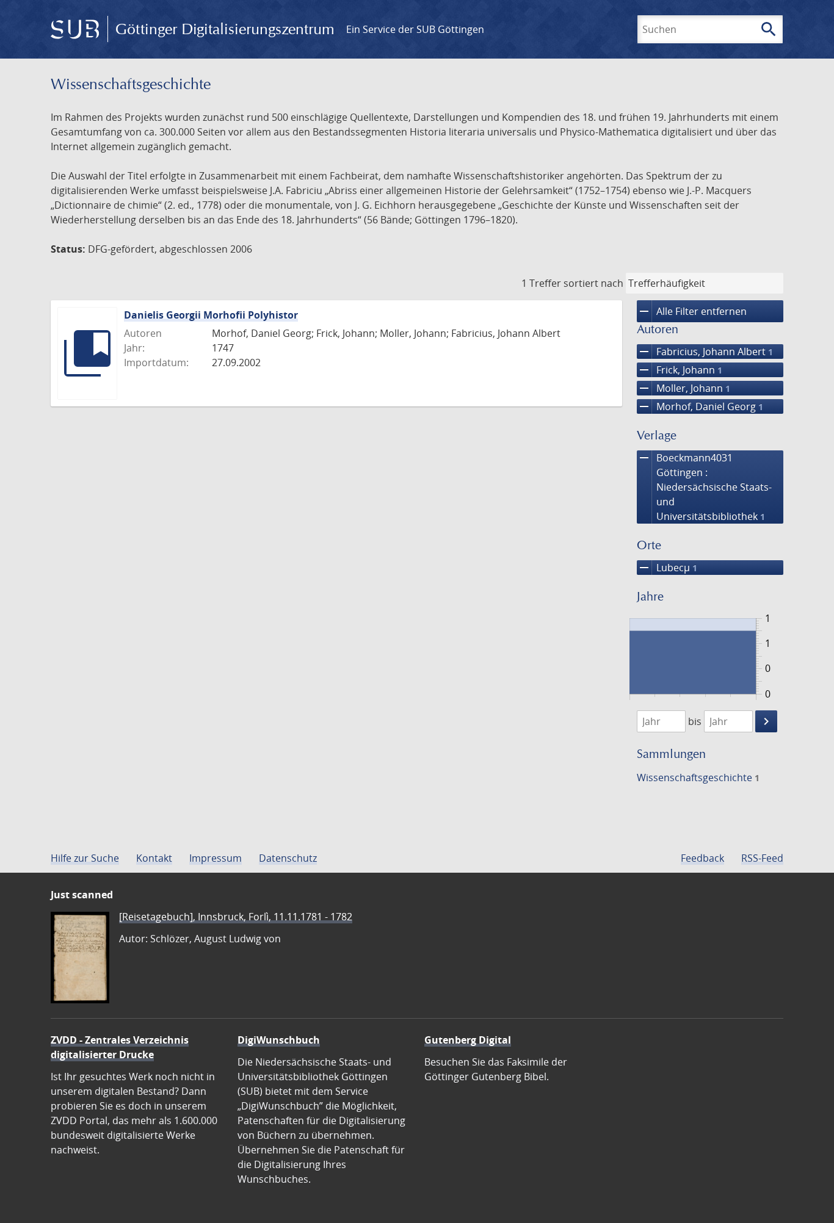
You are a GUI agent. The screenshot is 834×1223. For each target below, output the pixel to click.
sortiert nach (593, 283)
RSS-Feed (762, 858)
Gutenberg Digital (467, 1040)
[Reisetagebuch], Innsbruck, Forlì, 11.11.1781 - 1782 (235, 916)
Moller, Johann (683, 388)
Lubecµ (667, 567)
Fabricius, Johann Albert (705, 351)
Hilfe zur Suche (85, 858)
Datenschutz (288, 858)
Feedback (702, 858)
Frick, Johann (679, 370)
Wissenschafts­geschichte (698, 777)
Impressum (215, 858)
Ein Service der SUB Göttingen (415, 29)
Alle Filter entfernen (692, 311)
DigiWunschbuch (279, 1040)
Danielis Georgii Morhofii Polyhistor (211, 315)
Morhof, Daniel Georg (700, 406)
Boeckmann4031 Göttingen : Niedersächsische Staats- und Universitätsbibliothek (704, 486)
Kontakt (154, 858)
